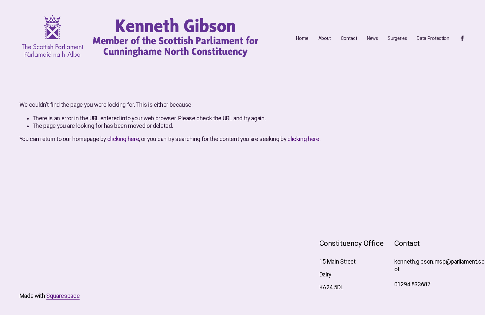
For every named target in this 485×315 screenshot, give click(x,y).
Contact (349, 38)
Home (302, 38)
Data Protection (433, 38)
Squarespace (63, 296)
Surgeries (397, 38)
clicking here (123, 139)
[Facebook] (462, 38)
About (324, 38)
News (372, 38)
